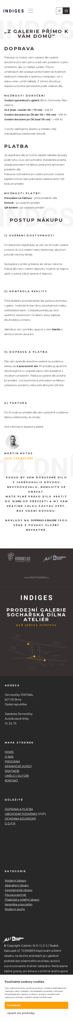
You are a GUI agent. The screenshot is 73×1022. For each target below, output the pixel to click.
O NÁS (9, 756)
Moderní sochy (15, 909)
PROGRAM (12, 761)
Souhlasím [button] (14, 1005)
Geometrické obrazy (18, 890)
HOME (9, 752)
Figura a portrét (15, 895)
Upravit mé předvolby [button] (21, 1013)
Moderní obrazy (15, 880)
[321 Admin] (13, 10)
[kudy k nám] (36, 670)
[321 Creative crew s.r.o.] (13, 939)
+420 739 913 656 (18, 458)
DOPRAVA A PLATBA (19, 809)
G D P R (10, 823)
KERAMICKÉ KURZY (18, 766)
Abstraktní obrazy (17, 885)
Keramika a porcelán (18, 904)
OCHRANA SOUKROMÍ (20, 818)
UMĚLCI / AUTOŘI (17, 775)
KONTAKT (11, 780)
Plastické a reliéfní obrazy (22, 899)
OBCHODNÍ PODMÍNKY (21, 814)
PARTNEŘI (12, 771)
